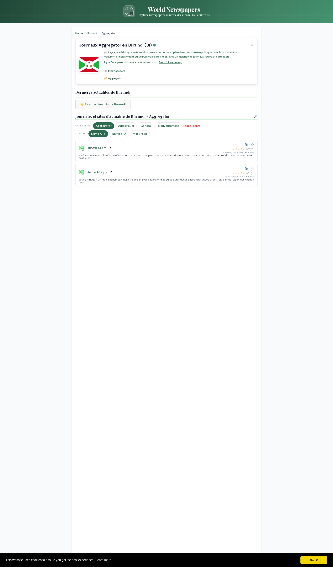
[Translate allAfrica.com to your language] (247, 144)
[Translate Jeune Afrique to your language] (247, 168)
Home (79, 33)
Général (145, 126)
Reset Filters (191, 126)
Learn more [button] (103, 560)
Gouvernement (168, 126)
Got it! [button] (314, 560)
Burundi (92, 33)
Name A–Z (98, 134)
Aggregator (104, 126)
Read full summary (170, 62)
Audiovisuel (126, 126)
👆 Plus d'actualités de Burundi (103, 104)
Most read (140, 134)
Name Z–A (119, 134)
